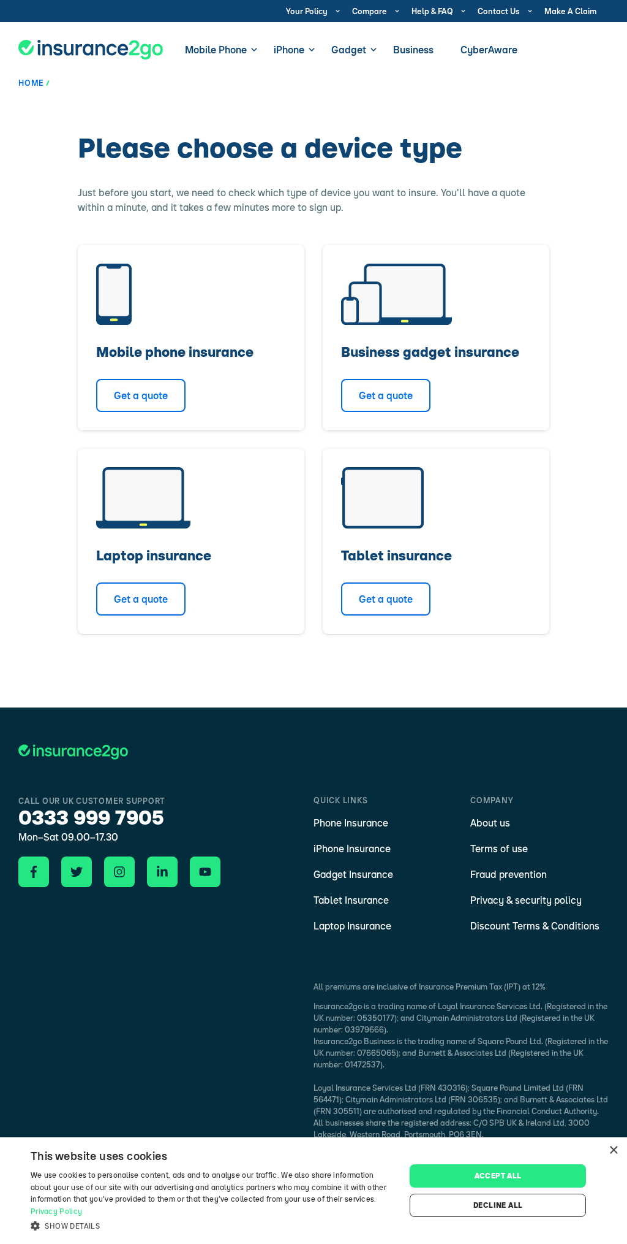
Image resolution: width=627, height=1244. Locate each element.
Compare (369, 11)
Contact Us (499, 11)
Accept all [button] (498, 1175)
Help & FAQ (432, 11)
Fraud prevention (508, 874)
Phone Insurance (351, 823)
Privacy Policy (56, 1211)
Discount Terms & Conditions (534, 926)
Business (413, 50)
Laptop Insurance (352, 926)
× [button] (613, 1150)
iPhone (289, 50)
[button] (212, 1226)
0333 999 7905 (91, 817)
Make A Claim (570, 11)
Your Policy (307, 11)
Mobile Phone (216, 50)
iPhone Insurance (352, 848)
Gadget (348, 50)
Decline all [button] (497, 1205)
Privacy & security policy (526, 900)
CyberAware (488, 50)
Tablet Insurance (351, 900)
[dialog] (313, 1190)
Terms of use (499, 848)
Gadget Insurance (353, 874)
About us (490, 823)
